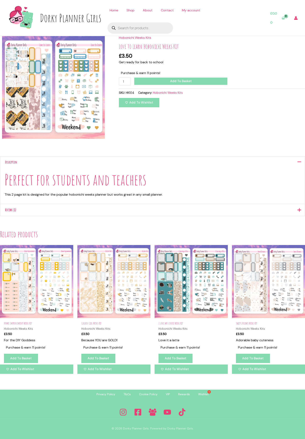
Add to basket (181, 81)
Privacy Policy (105, 394)
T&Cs (127, 394)
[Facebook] (138, 412)
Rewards (184, 394)
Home (114, 10)
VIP (168, 394)
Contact (167, 10)
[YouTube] (167, 412)
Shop (130, 10)
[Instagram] (123, 412)
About (147, 10)
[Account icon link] (296, 18)
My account (191, 10)
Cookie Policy (148, 394)
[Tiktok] (182, 412)
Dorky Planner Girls (70, 18)
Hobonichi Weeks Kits (135, 37)
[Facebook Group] (152, 412)
